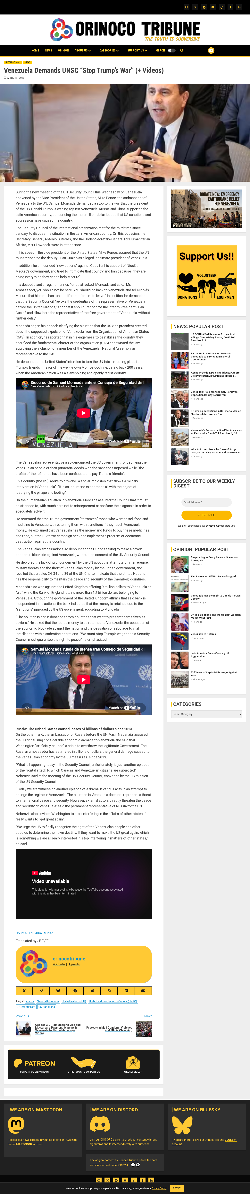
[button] (181, 51)
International (13, 62)
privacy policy (213, 525)
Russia (30, 1001)
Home (35, 50)
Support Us (135, 50)
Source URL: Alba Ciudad (34, 933)
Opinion (63, 50)
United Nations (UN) (74, 1001)
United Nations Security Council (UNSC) (113, 1001)
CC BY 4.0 (124, 1165)
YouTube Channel (204, 50)
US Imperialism (26, 1006)
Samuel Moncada (48, 1001)
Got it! (177, 1188)
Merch (160, 50)
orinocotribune (69, 959)
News (48, 50)
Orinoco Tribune (128, 1160)
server (110, 1139)
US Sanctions (46, 1006)
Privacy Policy (159, 1188)
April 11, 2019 (16, 78)
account (29, 1144)
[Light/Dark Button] (172, 50)
